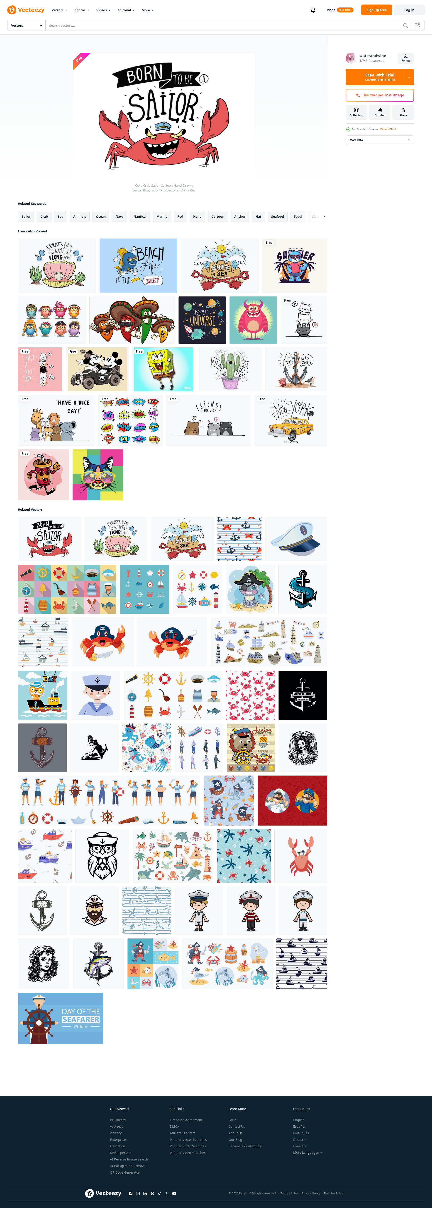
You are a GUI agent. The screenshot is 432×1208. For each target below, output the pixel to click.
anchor (240, 216)
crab (44, 216)
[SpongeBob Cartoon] (163, 369)
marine (161, 216)
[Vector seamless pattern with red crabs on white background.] (250, 695)
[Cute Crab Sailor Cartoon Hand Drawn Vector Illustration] (49, 539)
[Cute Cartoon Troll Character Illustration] (253, 320)
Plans (331, 10)
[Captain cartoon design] (94, 910)
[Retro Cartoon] (97, 369)
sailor (26, 216)
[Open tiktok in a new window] (159, 1193)
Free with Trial (380, 77)
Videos (101, 10)
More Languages (306, 1152)
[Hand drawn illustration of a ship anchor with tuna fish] (98, 963)
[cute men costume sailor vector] (199, 910)
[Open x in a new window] (167, 1193)
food (298, 216)
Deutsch (299, 1139)
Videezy (116, 1133)
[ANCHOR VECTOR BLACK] (302, 695)
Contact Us (237, 1126)
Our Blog (235, 1139)
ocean (101, 216)
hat (258, 216)
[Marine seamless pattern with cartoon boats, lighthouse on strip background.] (43, 642)
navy (120, 216)
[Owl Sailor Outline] (102, 856)
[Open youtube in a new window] (174, 1193)
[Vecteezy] (25, 9)
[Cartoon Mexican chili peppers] (132, 320)
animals (79, 216)
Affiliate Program (182, 1133)
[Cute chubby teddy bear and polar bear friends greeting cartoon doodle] (208, 420)
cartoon (218, 216)
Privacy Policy (311, 1193)
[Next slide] (320, 216)
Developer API (120, 1153)
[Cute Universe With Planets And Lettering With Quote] (202, 320)
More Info (356, 140)
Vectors (57, 10)
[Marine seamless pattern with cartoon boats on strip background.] (301, 963)
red (180, 216)
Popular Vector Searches (188, 1139)
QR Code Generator (124, 1172)
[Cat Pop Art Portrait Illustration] (98, 474)
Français (299, 1146)
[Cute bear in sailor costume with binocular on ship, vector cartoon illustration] (42, 695)
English (299, 1120)
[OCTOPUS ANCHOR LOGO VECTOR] (94, 747)
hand (197, 216)
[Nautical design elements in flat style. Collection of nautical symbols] (197, 589)
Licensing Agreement (186, 1120)
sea (60, 216)
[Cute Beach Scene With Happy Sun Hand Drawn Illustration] (220, 266)
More (146, 10)
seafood (277, 216)
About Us (235, 1133)
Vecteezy (116, 1126)
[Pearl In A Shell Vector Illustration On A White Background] (57, 266)
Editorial (124, 10)
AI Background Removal (128, 1166)
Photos (79, 10)
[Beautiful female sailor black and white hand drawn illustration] (303, 747)
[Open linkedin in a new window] (145, 1193)
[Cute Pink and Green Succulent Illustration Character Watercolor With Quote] (230, 369)
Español (299, 1126)
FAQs (232, 1120)
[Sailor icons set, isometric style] (199, 747)
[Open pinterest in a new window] (152, 1193)
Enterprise (118, 1139)
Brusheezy (118, 1120)
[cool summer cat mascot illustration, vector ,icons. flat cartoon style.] (294, 266)
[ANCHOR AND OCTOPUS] (302, 589)
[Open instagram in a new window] (138, 1193)
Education (117, 1146)
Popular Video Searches (188, 1153)
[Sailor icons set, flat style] (67, 589)
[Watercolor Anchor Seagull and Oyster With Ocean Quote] (296, 369)
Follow (405, 60)
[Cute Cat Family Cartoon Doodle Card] (40, 369)
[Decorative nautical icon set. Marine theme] (144, 589)
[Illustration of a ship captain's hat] (296, 539)
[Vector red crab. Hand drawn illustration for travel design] (300, 856)
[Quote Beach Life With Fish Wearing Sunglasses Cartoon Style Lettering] (138, 266)
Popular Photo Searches (188, 1146)
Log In (409, 10)
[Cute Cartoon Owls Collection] (52, 320)
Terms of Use (289, 1193)
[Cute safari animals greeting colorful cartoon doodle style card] (56, 420)
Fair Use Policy (334, 1193)
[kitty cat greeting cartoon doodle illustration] (304, 320)
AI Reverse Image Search (129, 1159)
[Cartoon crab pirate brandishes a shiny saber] (103, 642)
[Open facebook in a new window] (130, 1193)
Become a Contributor (245, 1146)
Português (301, 1133)
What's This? (388, 129)
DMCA (174, 1126)
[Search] (405, 25)
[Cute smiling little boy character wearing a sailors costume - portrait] (95, 695)
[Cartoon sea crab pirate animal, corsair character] (172, 642)
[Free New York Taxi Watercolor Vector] (291, 420)
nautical (140, 216)
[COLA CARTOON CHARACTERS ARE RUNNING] (43, 474)
